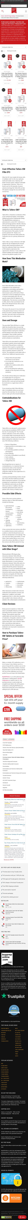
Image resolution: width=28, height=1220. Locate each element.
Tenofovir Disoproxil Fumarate (10, 761)
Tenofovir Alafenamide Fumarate (11, 764)
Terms (16, 1053)
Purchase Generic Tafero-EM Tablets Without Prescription (13, 758)
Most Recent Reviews (19, 1030)
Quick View (5, 67)
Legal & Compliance (19, 1049)
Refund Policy (18, 1041)
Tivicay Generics (4, 1074)
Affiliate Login (18, 1047)
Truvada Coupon (4, 1041)
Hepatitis (5, 787)
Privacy (16, 1051)
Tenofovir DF (4, 1082)
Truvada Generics (7, 775)
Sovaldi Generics (4, 1072)
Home (2, 16)
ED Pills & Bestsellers (8, 790)
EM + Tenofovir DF (5, 1078)
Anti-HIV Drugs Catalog (10, 16)
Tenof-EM (3, 1034)
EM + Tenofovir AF (5, 1080)
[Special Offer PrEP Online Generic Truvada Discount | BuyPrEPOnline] (15, 703)
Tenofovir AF (4, 1084)
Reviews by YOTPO (9, 859)
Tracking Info (18, 1043)
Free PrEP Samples (7, 742)
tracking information (10, 1138)
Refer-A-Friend (18, 1045)
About (16, 1028)
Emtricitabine (6, 766)
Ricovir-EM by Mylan (7, 752)
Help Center (17, 1039)
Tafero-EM (3, 1039)
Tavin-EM (5, 754)
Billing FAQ (17, 1032)
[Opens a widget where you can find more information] (22, 1217)
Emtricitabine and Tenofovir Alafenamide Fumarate (12, 769)
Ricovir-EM (3, 1032)
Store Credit (18, 1036)
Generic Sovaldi (6, 785)
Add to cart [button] (7, 83)
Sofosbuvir (5, 782)
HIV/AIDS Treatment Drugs (9, 780)
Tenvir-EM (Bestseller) (6, 1030)
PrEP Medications (7, 745)
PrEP (2, 1063)
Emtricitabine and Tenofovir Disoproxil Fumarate (14, 773)
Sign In (16, 1055)
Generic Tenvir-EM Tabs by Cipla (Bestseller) (13, 747)
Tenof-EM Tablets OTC (8, 750)
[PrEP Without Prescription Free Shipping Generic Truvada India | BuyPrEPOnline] (15, 726)
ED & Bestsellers (4, 1070)
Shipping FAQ (18, 1034)
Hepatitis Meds (4, 1067)
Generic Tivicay (6, 778)
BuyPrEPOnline (6, 676)
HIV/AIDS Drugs (4, 1065)
